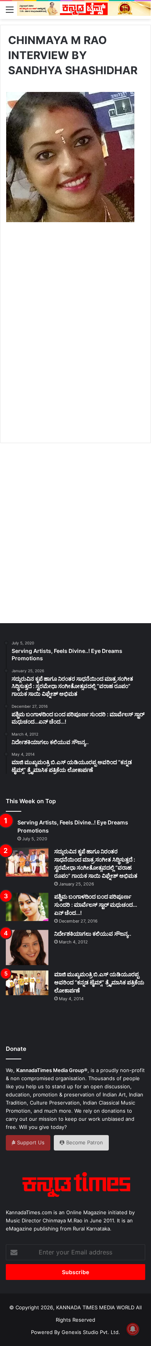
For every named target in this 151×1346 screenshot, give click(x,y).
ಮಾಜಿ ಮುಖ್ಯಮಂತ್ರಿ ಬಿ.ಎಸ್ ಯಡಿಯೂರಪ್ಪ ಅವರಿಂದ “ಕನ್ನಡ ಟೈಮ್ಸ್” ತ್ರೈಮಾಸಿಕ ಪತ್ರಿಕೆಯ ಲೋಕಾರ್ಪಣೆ (99, 982)
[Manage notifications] (133, 1329)
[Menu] (10, 9)
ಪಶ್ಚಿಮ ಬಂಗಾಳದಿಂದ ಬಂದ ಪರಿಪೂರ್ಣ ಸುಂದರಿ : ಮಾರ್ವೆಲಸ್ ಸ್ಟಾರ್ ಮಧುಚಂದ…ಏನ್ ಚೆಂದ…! (95, 904)
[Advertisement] (75, 341)
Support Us (30, 1142)
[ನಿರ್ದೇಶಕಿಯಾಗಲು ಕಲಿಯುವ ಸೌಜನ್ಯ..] (27, 947)
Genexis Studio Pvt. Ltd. (91, 1332)
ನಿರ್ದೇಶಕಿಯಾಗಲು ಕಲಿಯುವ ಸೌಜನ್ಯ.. (92, 933)
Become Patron (84, 1142)
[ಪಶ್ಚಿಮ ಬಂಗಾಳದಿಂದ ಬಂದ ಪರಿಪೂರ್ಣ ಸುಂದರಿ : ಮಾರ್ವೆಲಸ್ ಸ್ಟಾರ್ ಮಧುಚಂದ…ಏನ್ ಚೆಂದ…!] (27, 907)
